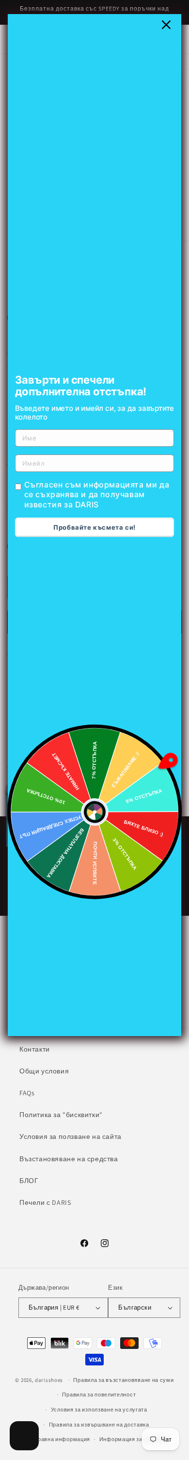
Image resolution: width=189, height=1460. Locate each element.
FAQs (26, 1092)
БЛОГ (28, 1180)
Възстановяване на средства (68, 1158)
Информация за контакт (132, 1439)
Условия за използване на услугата (99, 1409)
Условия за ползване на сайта (70, 1136)
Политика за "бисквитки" (61, 1114)
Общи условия (44, 1071)
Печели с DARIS (45, 1202)
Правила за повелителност (99, 1394)
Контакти (34, 1049)
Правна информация (61, 1439)
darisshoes (49, 1380)
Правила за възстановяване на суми (123, 1380)
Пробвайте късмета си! (94, 527)
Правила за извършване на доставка (99, 1424)
